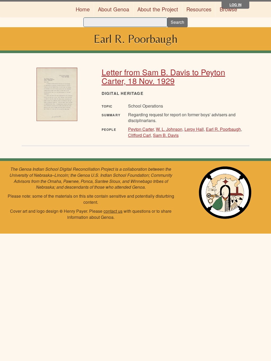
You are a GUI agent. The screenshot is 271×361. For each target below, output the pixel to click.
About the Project (157, 9)
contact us (113, 211)
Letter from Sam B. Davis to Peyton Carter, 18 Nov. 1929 (163, 76)
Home (83, 9)
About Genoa (113, 9)
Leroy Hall (194, 129)
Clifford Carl (139, 135)
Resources (198, 9)
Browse (228, 9)
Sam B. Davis (166, 135)
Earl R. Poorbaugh (223, 129)
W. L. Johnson (169, 129)
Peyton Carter (141, 129)
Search (177, 22)
